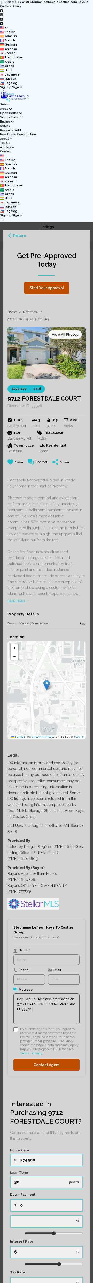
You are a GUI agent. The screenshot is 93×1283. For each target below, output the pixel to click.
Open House (9, 113)
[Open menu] (1, 220)
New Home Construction (18, 134)
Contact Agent (47, 1065)
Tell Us (5, 143)
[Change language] (4, 28)
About (4, 138)
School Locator (11, 117)
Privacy (37, 1053)
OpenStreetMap (41, 737)
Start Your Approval (46, 288)
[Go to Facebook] (1, 10)
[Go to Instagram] (1, 15)
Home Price (19, 1150)
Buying (5, 121)
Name (24, 950)
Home (12, 312)
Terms (24, 1053)
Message (26, 989)
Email (58, 970)
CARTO (79, 737)
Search (5, 104)
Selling (5, 125)
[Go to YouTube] (1, 19)
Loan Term (19, 1172)
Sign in (17, 87)
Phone (25, 970)
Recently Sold (10, 130)
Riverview (30, 312)
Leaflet (19, 737)
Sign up (5, 87)
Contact (6, 151)
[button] (46, 685)
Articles (5, 147)
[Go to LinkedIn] (1, 23)
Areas (4, 108)
